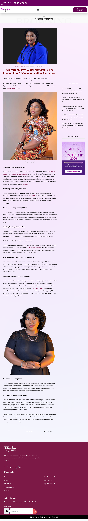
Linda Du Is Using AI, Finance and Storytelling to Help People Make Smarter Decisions (73, 99)
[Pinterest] (48, 431)
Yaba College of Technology (19, 174)
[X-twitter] (23, 3)
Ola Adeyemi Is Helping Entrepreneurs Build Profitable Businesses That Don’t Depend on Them (72, 117)
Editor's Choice (20, 67)
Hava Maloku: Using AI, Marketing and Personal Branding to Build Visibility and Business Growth (72, 125)
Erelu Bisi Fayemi (38, 288)
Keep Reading (30, 431)
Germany (25, 184)
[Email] (50, 431)
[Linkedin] (20, 3)
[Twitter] (46, 431)
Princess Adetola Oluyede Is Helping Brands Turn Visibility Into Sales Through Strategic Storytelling (73, 108)
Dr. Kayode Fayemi (34, 248)
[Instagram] (18, 3)
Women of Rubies (41, 66)
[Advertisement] (75, 38)
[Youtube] (26, 3)
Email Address (8, 506)
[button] (38, 9)
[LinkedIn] (15, 467)
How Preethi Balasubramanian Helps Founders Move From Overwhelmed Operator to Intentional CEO (72, 91)
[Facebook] (15, 3)
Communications (8, 81)
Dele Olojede (31, 195)
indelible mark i (11, 88)
